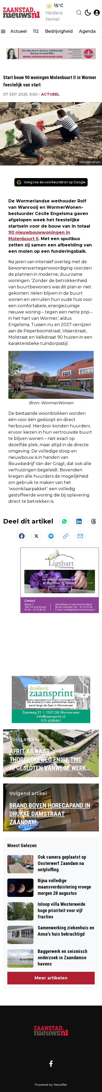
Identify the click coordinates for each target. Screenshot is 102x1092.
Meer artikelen (51, 977)
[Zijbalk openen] (3, 31)
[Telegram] (51, 536)
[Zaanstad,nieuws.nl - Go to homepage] (51, 1030)
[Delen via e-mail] (80, 536)
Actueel (18, 31)
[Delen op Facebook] (21, 536)
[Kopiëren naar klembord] (65, 536)
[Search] (79, 12)
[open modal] (97, 12)
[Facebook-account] (51, 1064)
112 (36, 31)
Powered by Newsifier (51, 1085)
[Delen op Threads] (93, 521)
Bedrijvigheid (59, 31)
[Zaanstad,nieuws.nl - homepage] (21, 12)
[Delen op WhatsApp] (64, 521)
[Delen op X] (36, 536)
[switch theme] (88, 12)
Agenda (87, 31)
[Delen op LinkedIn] (79, 521)
